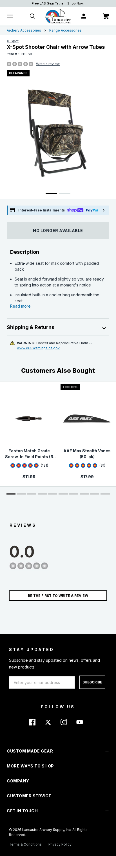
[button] (10, 494)
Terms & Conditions (25, 844)
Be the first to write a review (58, 596)
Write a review (48, 64)
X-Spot (13, 41)
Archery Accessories (24, 30)
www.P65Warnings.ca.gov (38, 348)
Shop (85, 3)
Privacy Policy (60, 844)
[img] (9, 64)
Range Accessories (65, 30)
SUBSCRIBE (92, 682)
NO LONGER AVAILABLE (58, 230)
